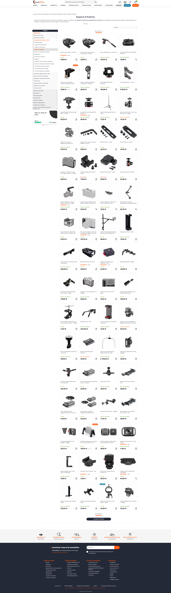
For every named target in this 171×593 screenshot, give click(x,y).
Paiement (69, 572)
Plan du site (58, 586)
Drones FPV (53, 5)
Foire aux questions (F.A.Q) (73, 562)
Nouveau (127, 5)
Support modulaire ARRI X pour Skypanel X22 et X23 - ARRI (107, 352)
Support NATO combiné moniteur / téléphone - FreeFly (88, 142)
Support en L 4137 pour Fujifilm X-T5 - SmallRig (88, 292)
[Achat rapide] (76, 60)
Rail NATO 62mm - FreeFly (126, 142)
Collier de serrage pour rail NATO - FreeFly (88, 172)
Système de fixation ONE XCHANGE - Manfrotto (128, 53)
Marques (118, 5)
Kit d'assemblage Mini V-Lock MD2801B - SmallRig (67, 442)
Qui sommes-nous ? (93, 562)
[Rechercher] (95, 2)
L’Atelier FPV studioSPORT (94, 571)
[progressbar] (98, 32)
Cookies (95, 586)
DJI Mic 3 (112, 574)
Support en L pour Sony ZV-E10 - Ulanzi (107, 292)
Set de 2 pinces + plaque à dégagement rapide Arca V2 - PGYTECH (87, 412)
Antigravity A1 (113, 577)
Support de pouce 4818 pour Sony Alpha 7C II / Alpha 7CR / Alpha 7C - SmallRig (88, 202)
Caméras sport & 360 (51, 570)
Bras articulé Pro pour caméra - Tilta (127, 382)
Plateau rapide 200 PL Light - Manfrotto (87, 352)
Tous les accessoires (51, 575)
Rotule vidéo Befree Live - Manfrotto (108, 52)
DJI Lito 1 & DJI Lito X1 (114, 568)
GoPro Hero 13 (113, 570)
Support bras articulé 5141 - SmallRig (108, 411)
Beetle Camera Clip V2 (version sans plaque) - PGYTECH (87, 53)
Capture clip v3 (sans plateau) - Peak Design (127, 472)
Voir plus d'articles (98, 519)
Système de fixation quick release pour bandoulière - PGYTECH (108, 442)
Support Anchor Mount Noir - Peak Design (128, 442)
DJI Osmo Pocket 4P (114, 564)
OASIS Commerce (88, 591)
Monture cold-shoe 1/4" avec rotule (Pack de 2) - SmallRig (128, 113)
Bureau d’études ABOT (94, 573)
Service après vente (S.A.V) (73, 566)
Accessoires (109, 5)
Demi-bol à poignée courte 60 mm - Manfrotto (69, 352)
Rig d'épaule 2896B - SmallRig (127, 261)
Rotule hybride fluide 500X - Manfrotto (106, 83)
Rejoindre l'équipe (93, 564)
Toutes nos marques (51, 577)
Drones (35, 5)
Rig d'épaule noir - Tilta (85, 321)
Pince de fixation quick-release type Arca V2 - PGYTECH (88, 382)
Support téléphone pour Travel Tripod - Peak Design (68, 472)
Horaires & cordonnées (72, 564)
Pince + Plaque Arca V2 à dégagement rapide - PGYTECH (68, 412)
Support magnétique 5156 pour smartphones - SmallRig (87, 83)
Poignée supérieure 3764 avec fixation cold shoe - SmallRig (68, 202)
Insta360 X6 (112, 562)
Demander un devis (71, 574)
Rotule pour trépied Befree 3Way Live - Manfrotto (68, 382)
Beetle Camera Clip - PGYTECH (87, 261)
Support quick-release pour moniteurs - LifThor (106, 262)
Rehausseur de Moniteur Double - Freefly (88, 502)
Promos (135, 5)
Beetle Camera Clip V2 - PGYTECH (68, 52)
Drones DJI (44, 5)
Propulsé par (81, 591)
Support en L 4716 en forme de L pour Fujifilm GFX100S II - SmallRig (68, 172)
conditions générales (100, 551)
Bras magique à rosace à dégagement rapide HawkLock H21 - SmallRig (128, 202)
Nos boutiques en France (94, 566)
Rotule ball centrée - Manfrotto (127, 172)
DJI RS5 (111, 575)
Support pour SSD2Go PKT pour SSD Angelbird (128, 352)
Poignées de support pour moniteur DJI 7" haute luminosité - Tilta (88, 442)
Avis (69, 55)
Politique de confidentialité (83, 586)
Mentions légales (69, 586)
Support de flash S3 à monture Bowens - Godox (107, 502)
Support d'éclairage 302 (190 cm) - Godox (108, 113)
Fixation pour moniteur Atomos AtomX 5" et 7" (107, 472)
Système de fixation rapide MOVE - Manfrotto (88, 113)
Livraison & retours (71, 570)
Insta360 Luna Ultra (114, 579)
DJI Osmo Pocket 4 (114, 566)
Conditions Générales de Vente (108, 586)
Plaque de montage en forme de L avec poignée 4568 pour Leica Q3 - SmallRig (88, 232)
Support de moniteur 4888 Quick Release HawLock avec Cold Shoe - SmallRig (128, 322)
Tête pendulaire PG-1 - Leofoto (127, 82)
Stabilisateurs (86, 5)
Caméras (63, 5)
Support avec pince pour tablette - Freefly (69, 502)
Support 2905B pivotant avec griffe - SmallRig (128, 502)
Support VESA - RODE (105, 381)
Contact (69, 568)
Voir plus (85, 23)
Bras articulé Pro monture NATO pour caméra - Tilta (127, 412)
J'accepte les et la (101, 552)
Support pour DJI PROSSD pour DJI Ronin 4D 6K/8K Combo (127, 292)
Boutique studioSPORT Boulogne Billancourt (96, 568)
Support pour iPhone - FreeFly (127, 232)
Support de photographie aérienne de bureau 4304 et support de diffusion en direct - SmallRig (108, 232)
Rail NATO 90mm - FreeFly (106, 142)
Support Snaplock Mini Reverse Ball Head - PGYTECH (68, 113)
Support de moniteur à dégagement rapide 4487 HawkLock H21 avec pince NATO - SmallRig (68, 142)
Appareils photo (74, 5)
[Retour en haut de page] (169, 413)
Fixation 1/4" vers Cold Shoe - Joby (88, 471)
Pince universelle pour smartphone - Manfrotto (108, 322)
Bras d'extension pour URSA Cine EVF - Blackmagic (69, 262)
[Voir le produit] (136, 60)
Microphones (98, 5)
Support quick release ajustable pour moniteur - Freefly (68, 292)
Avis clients (91, 575)
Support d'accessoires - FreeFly (107, 172)
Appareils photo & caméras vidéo (53, 568)
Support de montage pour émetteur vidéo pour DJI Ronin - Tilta (68, 83)
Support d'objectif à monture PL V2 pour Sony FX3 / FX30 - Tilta (108, 202)
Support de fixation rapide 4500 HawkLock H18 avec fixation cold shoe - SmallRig (68, 232)
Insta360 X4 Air (113, 572)
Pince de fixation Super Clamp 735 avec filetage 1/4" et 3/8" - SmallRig (69, 322)
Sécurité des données (72, 575)
